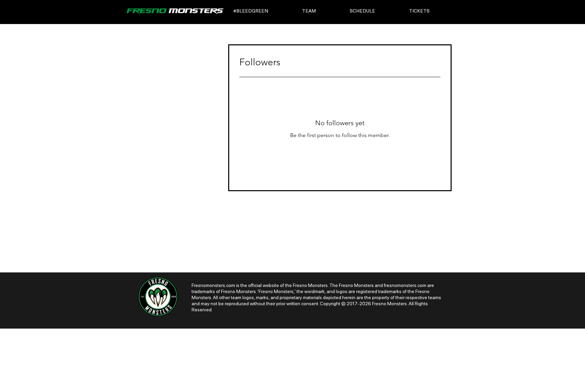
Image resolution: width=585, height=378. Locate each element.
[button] (263, 11)
